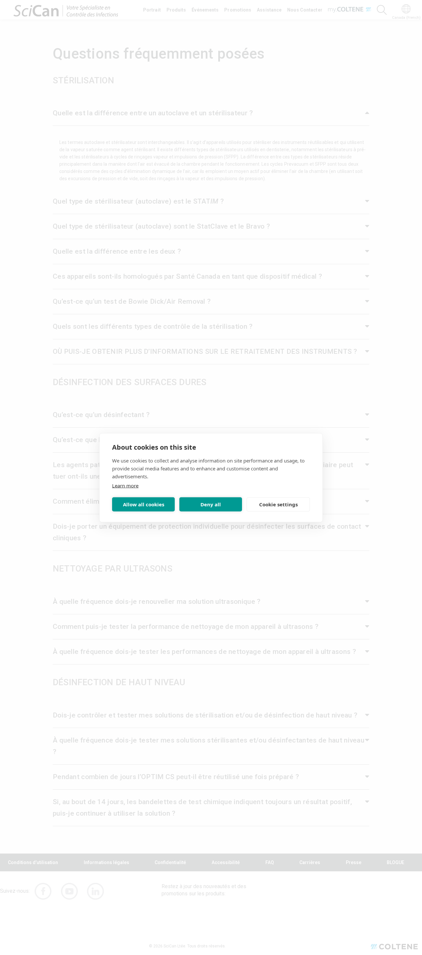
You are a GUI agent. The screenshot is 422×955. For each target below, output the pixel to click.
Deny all (210, 504)
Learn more (125, 485)
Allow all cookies (143, 504)
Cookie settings (278, 504)
